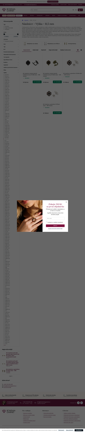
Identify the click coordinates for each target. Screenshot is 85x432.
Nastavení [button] (61, 430)
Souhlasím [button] (79, 430)
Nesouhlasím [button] (69, 430)
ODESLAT (55, 225)
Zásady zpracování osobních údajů (55, 228)
